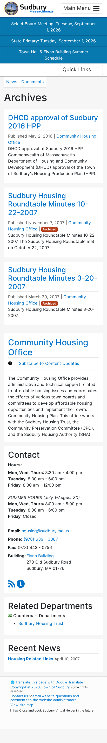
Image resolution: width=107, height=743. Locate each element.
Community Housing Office (48, 347)
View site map (21, 705)
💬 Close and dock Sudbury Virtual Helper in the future (54, 710)
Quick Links (77, 69)
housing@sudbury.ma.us (45, 530)
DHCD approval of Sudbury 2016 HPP (53, 122)
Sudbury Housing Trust (40, 623)
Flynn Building (40, 555)
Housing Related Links (30, 658)
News (11, 81)
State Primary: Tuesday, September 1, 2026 (53, 40)
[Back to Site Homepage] (29, 8)
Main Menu (77, 8)
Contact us (19, 696)
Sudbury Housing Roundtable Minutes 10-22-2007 (48, 204)
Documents (32, 81)
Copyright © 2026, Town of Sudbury (40, 687)
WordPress (33, 715)
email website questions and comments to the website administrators (44, 698)
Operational (42, 740)
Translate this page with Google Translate (46, 682)
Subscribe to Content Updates (49, 363)
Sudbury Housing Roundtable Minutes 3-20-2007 (52, 278)
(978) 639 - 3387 (41, 539)
